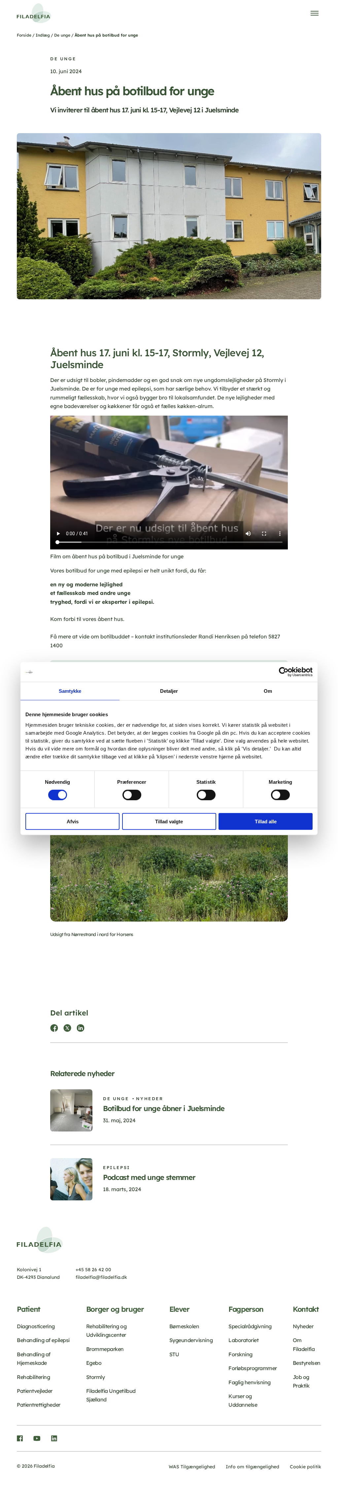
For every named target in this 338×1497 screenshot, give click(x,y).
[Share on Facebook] (54, 1028)
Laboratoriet (243, 1340)
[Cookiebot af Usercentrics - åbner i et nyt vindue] (284, 672)
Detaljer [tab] (169, 691)
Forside (24, 35)
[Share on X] (67, 1028)
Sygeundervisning (191, 1340)
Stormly (95, 1377)
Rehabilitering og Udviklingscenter (106, 1330)
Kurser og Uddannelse (242, 1400)
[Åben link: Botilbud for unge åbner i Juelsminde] (169, 1110)
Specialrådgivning (250, 1326)
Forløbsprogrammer (252, 1368)
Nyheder (303, 1326)
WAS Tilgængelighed (192, 1467)
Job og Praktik (301, 1381)
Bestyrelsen (307, 1363)
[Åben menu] (314, 13)
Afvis (73, 821)
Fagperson (245, 1309)
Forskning (240, 1354)
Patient (28, 1309)
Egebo (94, 1363)
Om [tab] (268, 691)
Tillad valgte (169, 821)
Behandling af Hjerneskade (34, 1358)
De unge (62, 35)
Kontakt (306, 1309)
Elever (179, 1309)
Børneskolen (184, 1326)
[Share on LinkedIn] (80, 1028)
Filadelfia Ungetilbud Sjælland (111, 1395)
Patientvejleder (34, 1391)
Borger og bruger (115, 1309)
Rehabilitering (33, 1377)
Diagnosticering (36, 1326)
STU (174, 1354)
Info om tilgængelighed (252, 1467)
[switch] (131, 795)
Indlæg (43, 35)
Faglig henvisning (249, 1382)
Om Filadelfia (304, 1344)
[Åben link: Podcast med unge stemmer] (169, 1172)
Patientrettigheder (38, 1404)
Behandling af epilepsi (43, 1340)
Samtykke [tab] (70, 691)
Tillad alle (266, 821)
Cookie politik (305, 1467)
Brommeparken (105, 1349)
